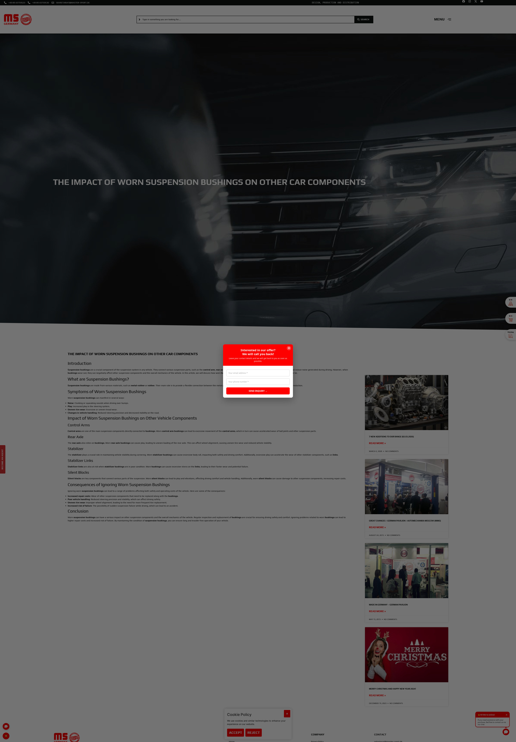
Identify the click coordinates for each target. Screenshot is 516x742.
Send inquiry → (258, 390)
